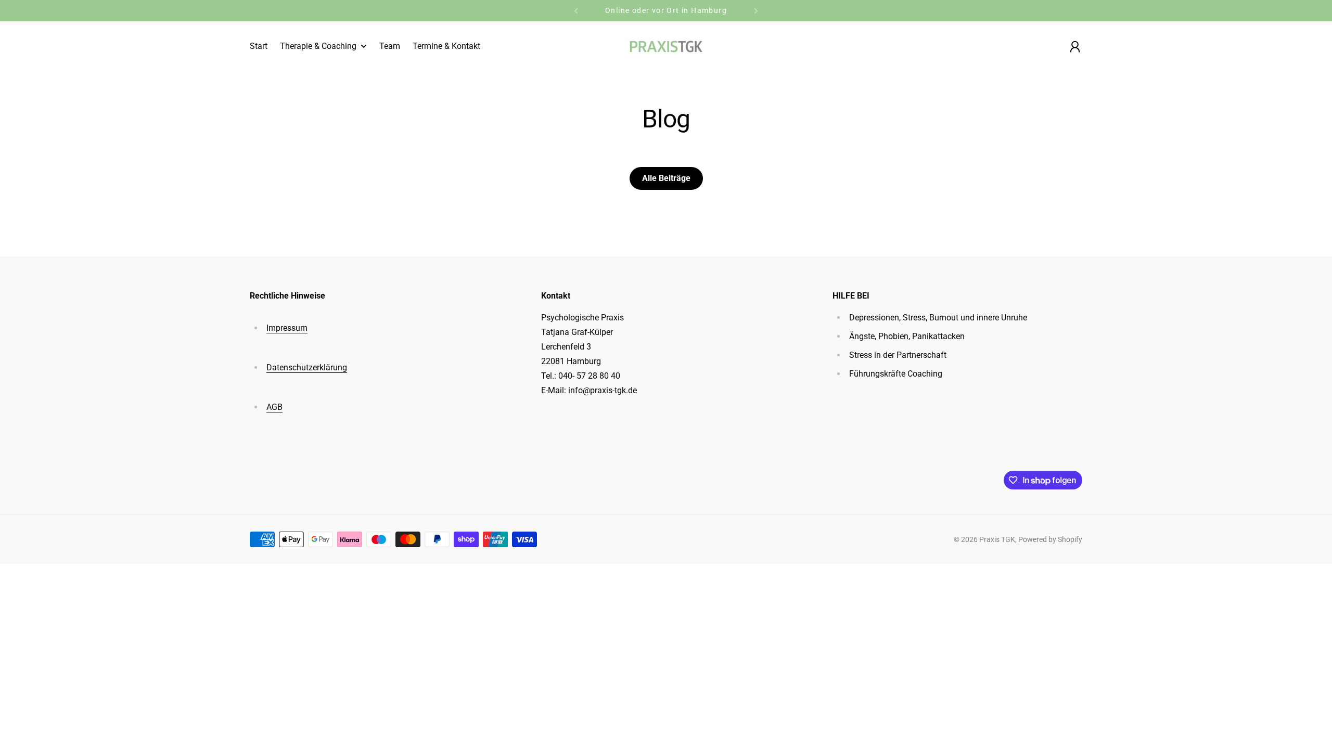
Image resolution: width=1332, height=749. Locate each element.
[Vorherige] (576, 10)
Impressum (287, 328)
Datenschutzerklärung (306, 367)
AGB (274, 407)
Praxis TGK (997, 539)
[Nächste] (756, 10)
